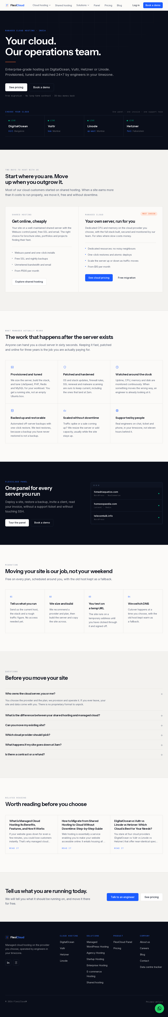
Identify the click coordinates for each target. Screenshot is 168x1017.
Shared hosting (63, 5)
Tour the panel (17, 522)
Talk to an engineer (123, 897)
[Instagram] (16, 963)
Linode (64, 960)
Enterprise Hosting (97, 965)
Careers (144, 948)
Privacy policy (154, 1002)
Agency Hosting (96, 952)
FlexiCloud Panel (122, 942)
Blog (119, 5)
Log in (136, 5)
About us (145, 942)
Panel (97, 5)
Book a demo (153, 5)
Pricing (108, 5)
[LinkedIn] (8, 963)
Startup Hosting (95, 959)
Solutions (81, 5)
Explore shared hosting (29, 281)
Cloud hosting (40, 5)
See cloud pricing (98, 277)
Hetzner (64, 954)
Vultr (62, 948)
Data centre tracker (151, 967)
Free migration (127, 277)
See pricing (16, 87)
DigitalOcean (67, 942)
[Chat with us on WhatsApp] (159, 1008)
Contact (144, 960)
